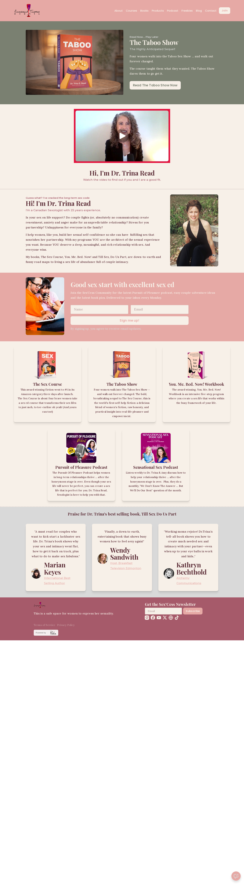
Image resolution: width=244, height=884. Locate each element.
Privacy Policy (66, 625)
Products (158, 11)
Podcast (172, 11)
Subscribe (193, 611)
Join (225, 10)
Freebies (187, 11)
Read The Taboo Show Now (155, 85)
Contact (210, 11)
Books (144, 11)
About (118, 11)
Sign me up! (129, 320)
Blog (199, 11)
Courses (131, 11)
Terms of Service (44, 625)
